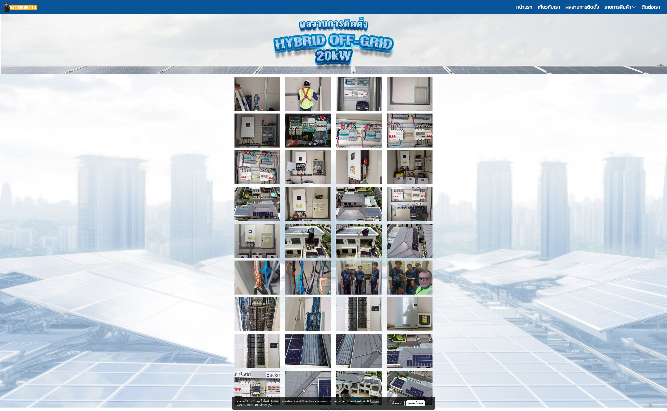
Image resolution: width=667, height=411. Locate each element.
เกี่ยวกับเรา (549, 7)
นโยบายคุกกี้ (266, 404)
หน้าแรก (524, 7)
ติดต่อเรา (651, 7)
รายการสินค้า (618, 7)
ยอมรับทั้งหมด (415, 403)
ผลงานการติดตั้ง (582, 7)
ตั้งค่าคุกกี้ (397, 403)
